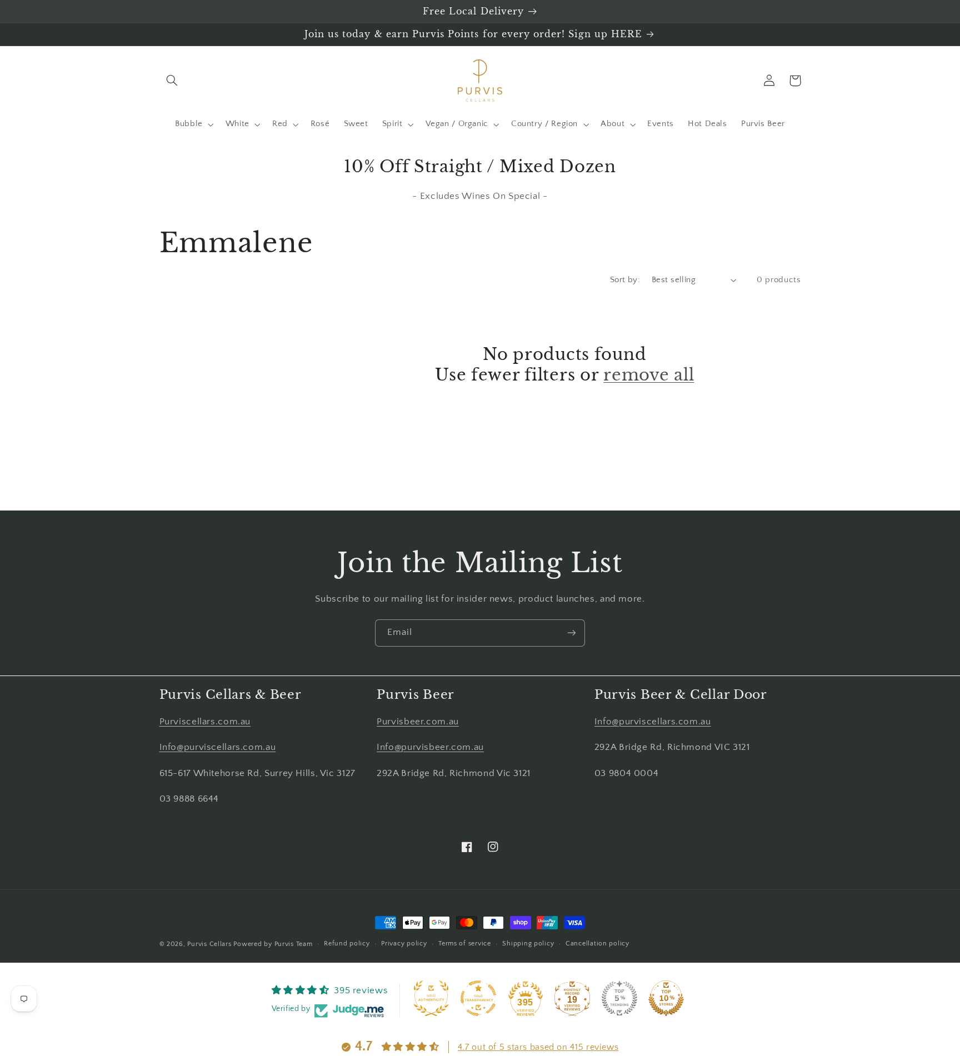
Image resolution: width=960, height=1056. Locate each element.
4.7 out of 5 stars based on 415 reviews (538, 1047)
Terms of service (464, 943)
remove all (648, 375)
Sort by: (625, 280)
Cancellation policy (597, 943)
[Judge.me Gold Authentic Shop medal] (431, 998)
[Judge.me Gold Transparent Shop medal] (478, 998)
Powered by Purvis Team (272, 944)
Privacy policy (404, 943)
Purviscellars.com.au (205, 722)
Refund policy (347, 943)
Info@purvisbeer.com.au (430, 747)
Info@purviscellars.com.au (217, 747)
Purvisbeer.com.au (418, 722)
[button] (172, 80)
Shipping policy (528, 943)
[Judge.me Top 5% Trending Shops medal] (619, 998)
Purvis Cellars (209, 944)
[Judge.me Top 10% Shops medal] (666, 998)
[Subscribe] (571, 633)
